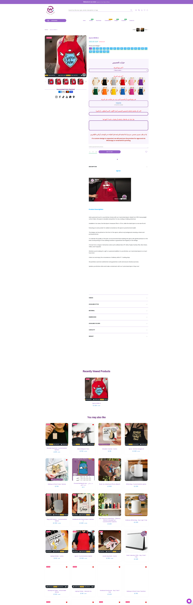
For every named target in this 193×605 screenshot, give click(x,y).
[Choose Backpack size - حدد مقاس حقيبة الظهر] (83, 469)
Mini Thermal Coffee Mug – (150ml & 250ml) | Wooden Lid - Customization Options (109, 520)
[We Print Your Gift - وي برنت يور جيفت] (50, 10)
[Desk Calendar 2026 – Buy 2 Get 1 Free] (136, 541)
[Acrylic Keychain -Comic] (109, 541)
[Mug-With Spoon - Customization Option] (57, 504)
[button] (138, 10)
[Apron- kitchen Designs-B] (136, 434)
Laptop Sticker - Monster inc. (83, 591)
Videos (91, 298)
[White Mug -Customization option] (136, 469)
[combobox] (101, 10)
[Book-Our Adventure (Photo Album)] (109, 469)
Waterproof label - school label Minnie (57, 591)
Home (46, 29)
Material (92, 310)
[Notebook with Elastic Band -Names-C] (83, 504)
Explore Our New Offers (103, 2)
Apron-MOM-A (96, 403)
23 (107, 51)
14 (135, 48)
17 (145, 48)
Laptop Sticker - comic (56, 556)
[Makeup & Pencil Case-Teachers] (136, 576)
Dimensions (92, 317)
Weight (91, 336)
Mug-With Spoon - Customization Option (57, 520)
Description (93, 166)
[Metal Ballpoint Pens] (83, 434)
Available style (94, 304)
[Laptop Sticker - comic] (57, 541)
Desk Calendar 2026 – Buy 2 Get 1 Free (136, 556)
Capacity (92, 330)
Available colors (94, 323)
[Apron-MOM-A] (96, 389)
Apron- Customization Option (83, 556)
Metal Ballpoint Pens (83, 449)
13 (132, 48)
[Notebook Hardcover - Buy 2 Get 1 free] (109, 576)
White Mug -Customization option (136, 484)
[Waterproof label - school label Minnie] (57, 576)
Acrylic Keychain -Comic (110, 556)
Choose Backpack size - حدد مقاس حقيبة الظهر (83, 484)
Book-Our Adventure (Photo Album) (109, 484)
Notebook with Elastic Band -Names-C (83, 520)
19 (93, 51)
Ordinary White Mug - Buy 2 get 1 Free (136, 520)
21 (100, 51)
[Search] (131, 10)
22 (104, 51)
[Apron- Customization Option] (83, 541)
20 (97, 51)
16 (142, 48)
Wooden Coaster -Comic (109, 449)
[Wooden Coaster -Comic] (109, 434)
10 (121, 48)
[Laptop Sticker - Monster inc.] (83, 576)
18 (90, 51)
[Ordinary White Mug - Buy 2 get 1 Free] (136, 504)
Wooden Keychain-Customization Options (57, 448)
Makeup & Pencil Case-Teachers (136, 591)
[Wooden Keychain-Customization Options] (57, 434)
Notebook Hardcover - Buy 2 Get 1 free (109, 591)
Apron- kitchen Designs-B (136, 449)
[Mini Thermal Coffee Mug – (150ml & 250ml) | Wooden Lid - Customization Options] (109, 504)
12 (128, 48)
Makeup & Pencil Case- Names (57, 484)
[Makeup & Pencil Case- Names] (57, 469)
